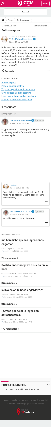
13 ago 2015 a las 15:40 (19, 123)
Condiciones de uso (19, 400)
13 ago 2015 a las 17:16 (19, 188)
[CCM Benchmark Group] (25, 411)
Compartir (9, 71)
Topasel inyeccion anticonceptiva (18, 89)
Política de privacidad (38, 400)
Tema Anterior (10, 26)
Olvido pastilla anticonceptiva (16, 92)
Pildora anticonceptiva (12, 86)
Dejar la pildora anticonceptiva (16, 99)
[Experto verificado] (34, 39)
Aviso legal (21, 404)
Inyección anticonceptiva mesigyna (19, 96)
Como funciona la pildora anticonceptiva (21, 389)
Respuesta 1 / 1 (8, 114)
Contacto (11, 404)
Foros (10, 20)
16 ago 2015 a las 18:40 (18, 42)
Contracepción (23, 20)
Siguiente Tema (40, 26)
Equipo (6, 400)
